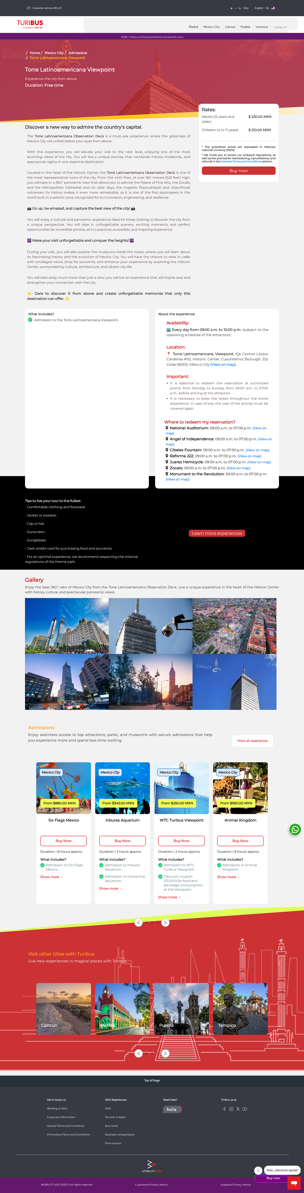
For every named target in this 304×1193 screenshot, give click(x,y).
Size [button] (246, 8)
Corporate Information (61, 1117)
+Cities (278, 27)
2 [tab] (152, 922)
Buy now (239, 170)
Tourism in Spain (115, 1117)
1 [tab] (146, 922)
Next (165, 922)
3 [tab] (158, 922)
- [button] (235, 8)
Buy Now (64, 841)
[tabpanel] (63, 833)
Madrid (193, 27)
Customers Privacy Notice (151, 1184)
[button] (239, 8)
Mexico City (211, 27)
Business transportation (120, 1134)
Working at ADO (57, 1108)
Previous (138, 922)
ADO (108, 1108)
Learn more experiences (217, 533)
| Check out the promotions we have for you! (152, 37)
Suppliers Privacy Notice (236, 1184)
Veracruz (261, 27)
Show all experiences (253, 741)
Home (35, 53)
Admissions (77, 53)
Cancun (230, 27)
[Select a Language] (273, 8)
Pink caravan (113, 1143)
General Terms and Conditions (241, 161)
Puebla (245, 27)
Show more (50, 877)
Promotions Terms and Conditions (68, 1134)
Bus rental (111, 1125)
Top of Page (152, 1080)
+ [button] (231, 8)
